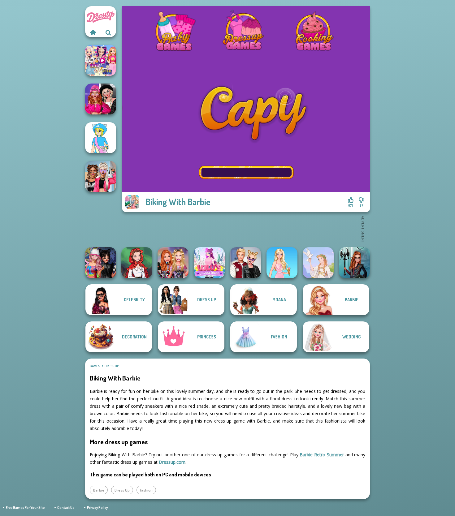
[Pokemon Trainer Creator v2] (100, 137)
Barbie (98, 490)
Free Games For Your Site (25, 507)
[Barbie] (281, 262)
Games (95, 366)
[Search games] (108, 32)
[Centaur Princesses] (354, 262)
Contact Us (65, 507)
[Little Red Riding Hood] (136, 262)
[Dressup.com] (93, 32)
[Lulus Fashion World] (209, 262)
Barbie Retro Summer (322, 455)
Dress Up (112, 366)
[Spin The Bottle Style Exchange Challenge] (100, 262)
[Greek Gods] (318, 262)
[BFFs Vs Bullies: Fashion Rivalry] (100, 176)
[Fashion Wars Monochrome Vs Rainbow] (100, 99)
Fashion (146, 490)
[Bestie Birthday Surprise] (173, 262)
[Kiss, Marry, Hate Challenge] (245, 262)
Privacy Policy (97, 507)
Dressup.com (172, 462)
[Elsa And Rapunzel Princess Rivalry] (100, 60)
